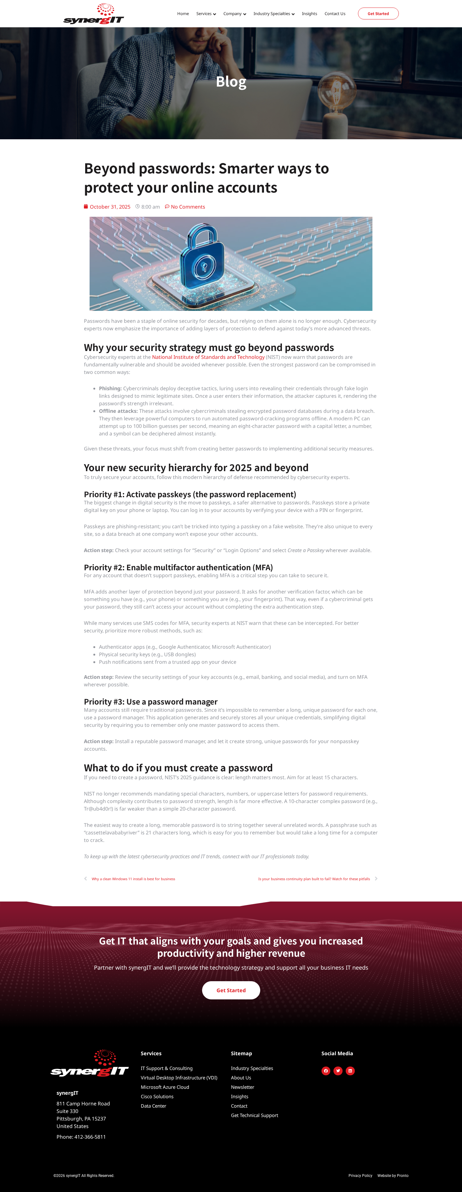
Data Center (153, 1106)
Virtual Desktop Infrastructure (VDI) (179, 1077)
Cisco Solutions (157, 1096)
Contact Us (335, 13)
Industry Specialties (252, 1068)
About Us (241, 1077)
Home (183, 13)
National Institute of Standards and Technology (208, 357)
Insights (309, 13)
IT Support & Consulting (167, 1068)
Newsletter (242, 1087)
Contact (239, 1106)
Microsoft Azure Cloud (165, 1087)
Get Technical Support (254, 1115)
